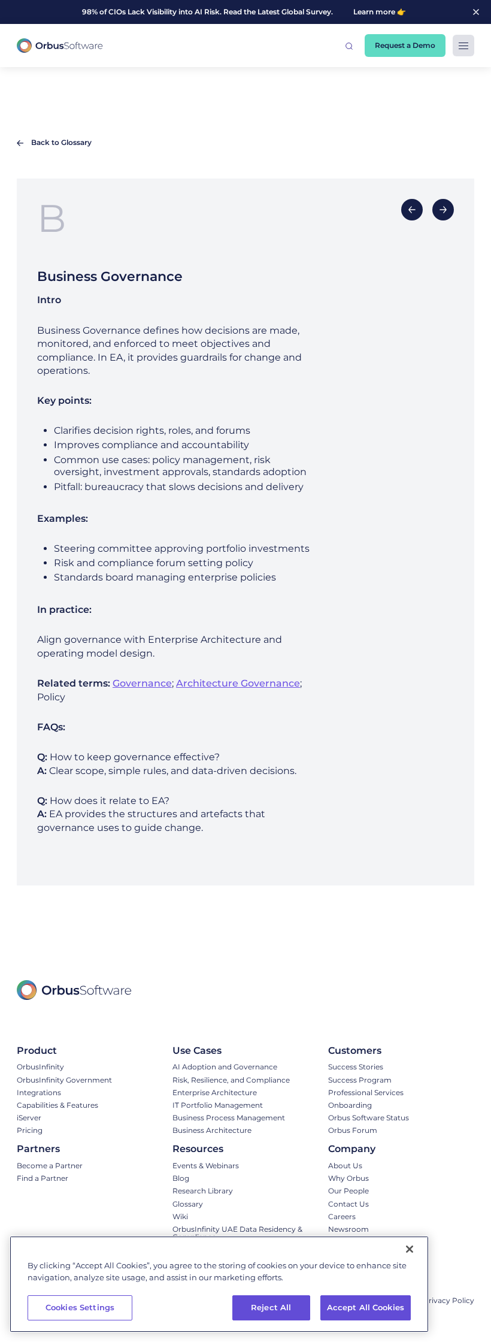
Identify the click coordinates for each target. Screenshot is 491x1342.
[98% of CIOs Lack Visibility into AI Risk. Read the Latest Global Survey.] (228, 12)
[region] (219, 1284)
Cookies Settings (80, 1307)
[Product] (64, 1050)
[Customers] (368, 1050)
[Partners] (50, 1149)
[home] (60, 45)
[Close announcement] (476, 12)
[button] (349, 45)
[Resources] (244, 1149)
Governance (142, 683)
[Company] (376, 1149)
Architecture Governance (238, 683)
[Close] (409, 1249)
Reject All (271, 1307)
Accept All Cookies (365, 1307)
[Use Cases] (231, 1050)
